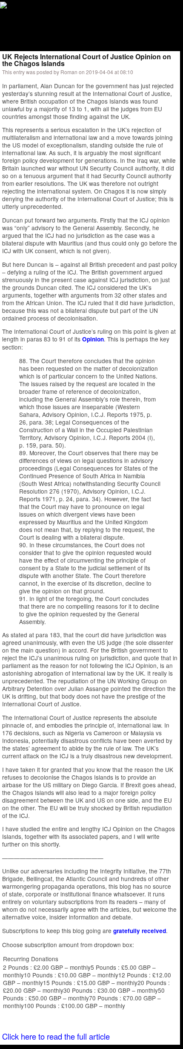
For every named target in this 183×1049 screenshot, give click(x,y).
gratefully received (139, 931)
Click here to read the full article (56, 1036)
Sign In (89, 27)
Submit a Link (19, 27)
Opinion (93, 339)
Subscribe (58, 27)
